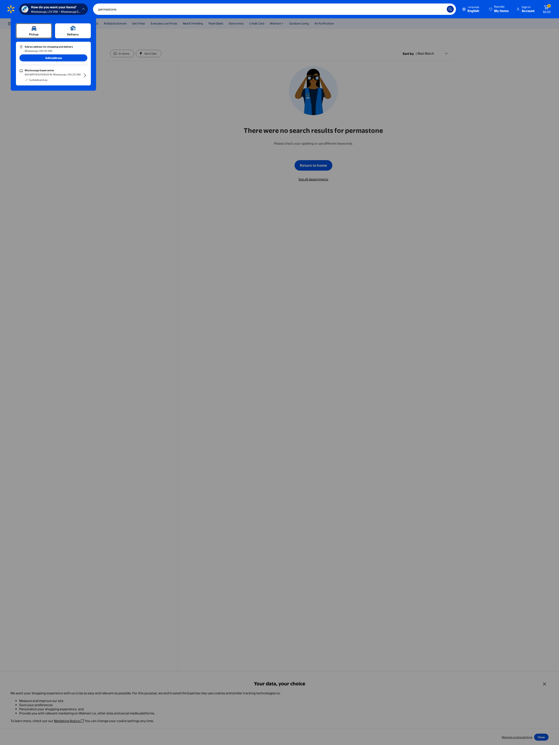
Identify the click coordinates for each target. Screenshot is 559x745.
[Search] (450, 9)
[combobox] (274, 9)
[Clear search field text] (440, 9)
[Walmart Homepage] (11, 9)
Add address (53, 58)
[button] (499, 9)
